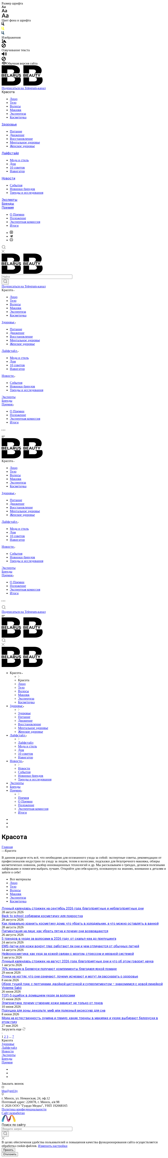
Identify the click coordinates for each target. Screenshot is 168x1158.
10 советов (17, 167)
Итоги (14, 225)
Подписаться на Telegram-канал (24, 88)
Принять (8, 1149)
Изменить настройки (52, 1146)
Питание (16, 131)
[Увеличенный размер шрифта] (5, 16)
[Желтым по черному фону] (3, 29)
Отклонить (9, 1154)
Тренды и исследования (26, 192)
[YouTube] (11, 240)
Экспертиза (18, 113)
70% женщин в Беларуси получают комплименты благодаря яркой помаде (59, 969)
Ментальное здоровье (25, 142)
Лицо (13, 99)
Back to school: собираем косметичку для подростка (42, 916)
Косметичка (18, 117)
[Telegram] (11, 236)
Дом (13, 164)
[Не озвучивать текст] (4, 59)
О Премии (17, 214)
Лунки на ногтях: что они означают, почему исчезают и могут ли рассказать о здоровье (70, 976)
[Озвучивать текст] (4, 55)
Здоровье (9, 124)
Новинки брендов (22, 189)
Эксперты (9, 200)
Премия (8, 207)
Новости (8, 178)
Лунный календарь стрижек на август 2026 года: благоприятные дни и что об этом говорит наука (77, 961)
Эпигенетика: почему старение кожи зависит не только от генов (52, 1003)
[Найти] (5, 282)
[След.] (2, 1033)
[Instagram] (11, 232)
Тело (13, 102)
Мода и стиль (19, 160)
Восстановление (21, 138)
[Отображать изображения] (4, 41)
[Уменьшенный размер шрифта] (4, 7)
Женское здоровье (22, 146)
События (16, 185)
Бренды (8, 204)
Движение (17, 135)
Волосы (15, 106)
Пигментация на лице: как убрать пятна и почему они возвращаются (55, 931)
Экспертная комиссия (25, 222)
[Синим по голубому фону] (3, 34)
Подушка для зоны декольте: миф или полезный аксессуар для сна (53, 1010)
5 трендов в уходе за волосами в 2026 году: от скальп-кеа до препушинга (59, 939)
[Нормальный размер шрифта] (4, 11)
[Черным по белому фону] (3, 25)
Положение (18, 218)
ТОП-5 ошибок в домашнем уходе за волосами (38, 995)
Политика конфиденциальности (24, 1109)
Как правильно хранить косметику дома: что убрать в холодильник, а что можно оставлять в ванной (80, 923)
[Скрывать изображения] (4, 46)
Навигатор (17, 171)
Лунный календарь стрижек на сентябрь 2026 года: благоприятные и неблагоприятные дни (73, 908)
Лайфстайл (10, 153)
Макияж (15, 110)
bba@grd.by (10, 1091)
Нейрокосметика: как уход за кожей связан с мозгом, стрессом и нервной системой (68, 954)
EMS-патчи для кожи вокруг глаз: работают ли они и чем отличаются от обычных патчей (70, 946)
